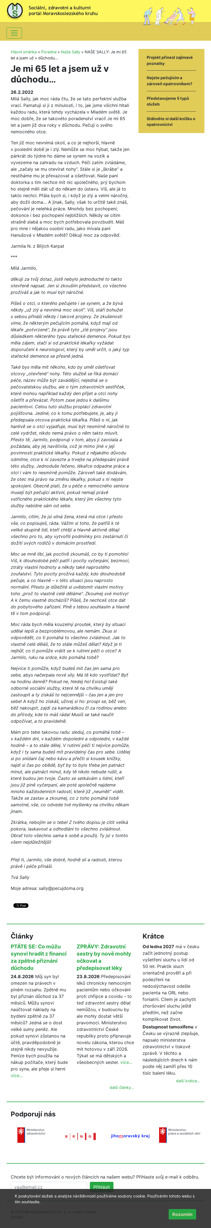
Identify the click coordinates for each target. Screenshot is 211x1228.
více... (17, 1075)
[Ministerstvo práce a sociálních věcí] (179, 1135)
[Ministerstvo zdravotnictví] (31, 1135)
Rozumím (182, 1214)
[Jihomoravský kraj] (130, 1136)
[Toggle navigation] (14, 32)
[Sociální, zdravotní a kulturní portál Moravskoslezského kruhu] (56, 9)
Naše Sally (70, 51)
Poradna (49, 51)
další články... (122, 1087)
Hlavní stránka (24, 51)
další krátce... (188, 1080)
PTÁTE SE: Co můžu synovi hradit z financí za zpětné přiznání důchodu (38, 957)
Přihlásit (101, 1187)
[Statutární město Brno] (80, 1136)
